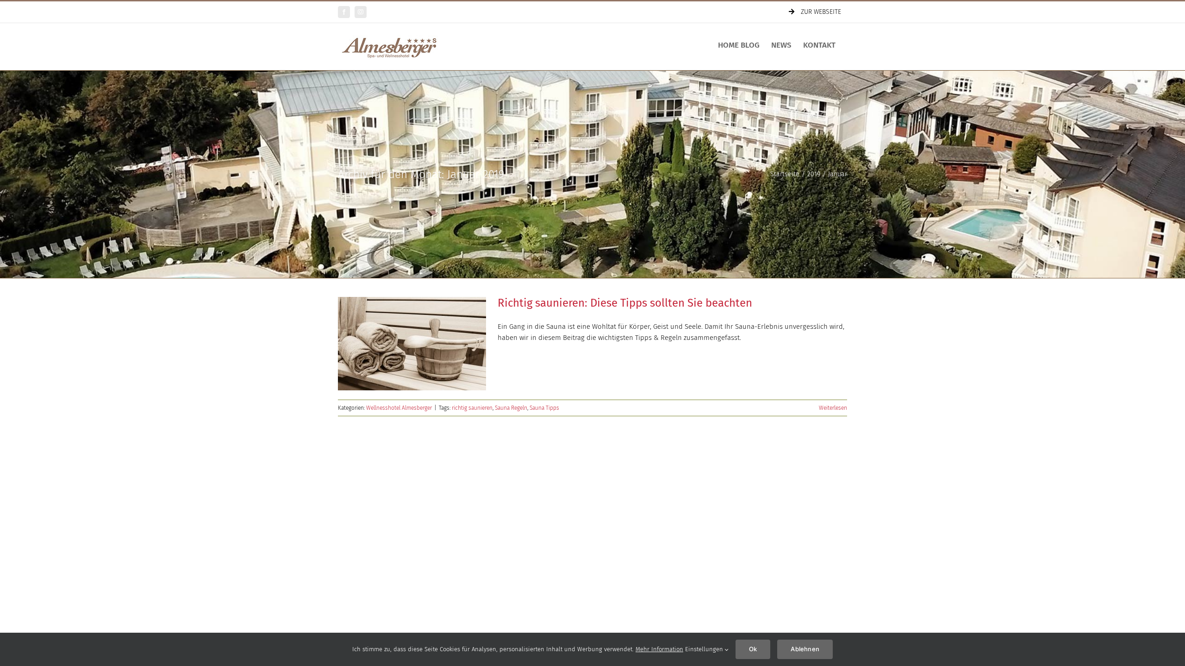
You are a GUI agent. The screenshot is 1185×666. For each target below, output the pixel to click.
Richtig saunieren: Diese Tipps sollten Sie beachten (625, 302)
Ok (753, 649)
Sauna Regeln (511, 408)
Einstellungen (705, 649)
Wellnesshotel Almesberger (399, 408)
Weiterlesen (833, 408)
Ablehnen (805, 649)
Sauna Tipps (544, 408)
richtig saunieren (472, 408)
